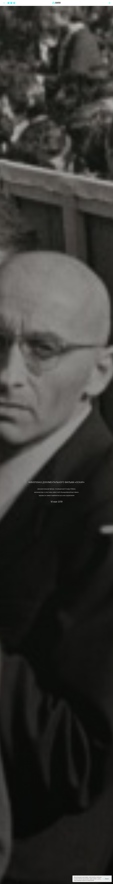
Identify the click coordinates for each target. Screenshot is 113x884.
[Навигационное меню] (109, 3)
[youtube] (14, 3)
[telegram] (11, 3)
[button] (4, 3)
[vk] (8, 3)
